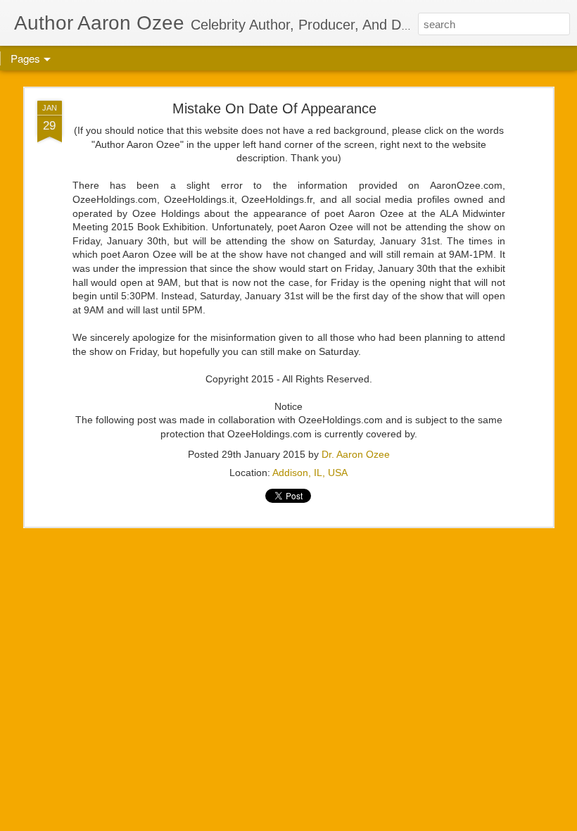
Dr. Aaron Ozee (356, 454)
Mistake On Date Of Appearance (274, 108)
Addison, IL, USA (310, 472)
